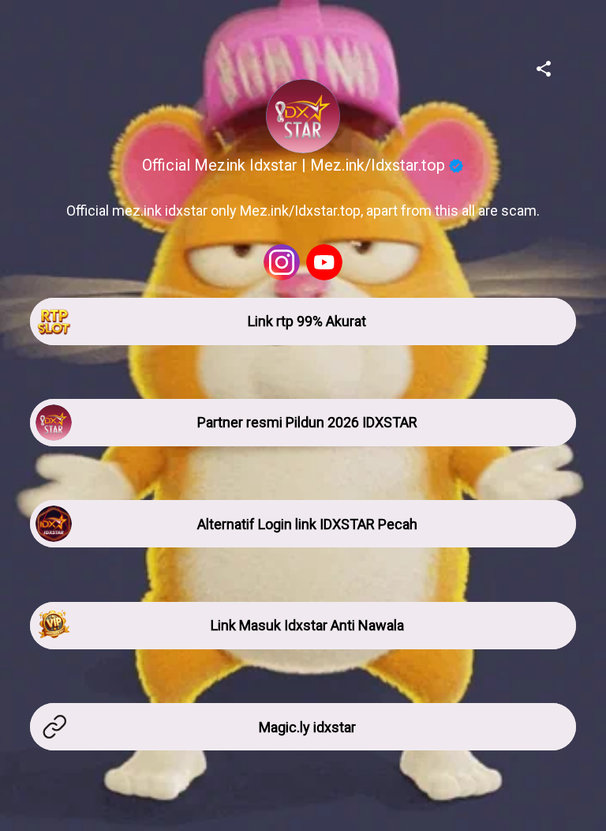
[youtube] (324, 262)
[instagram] (282, 262)
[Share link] (543, 66)
